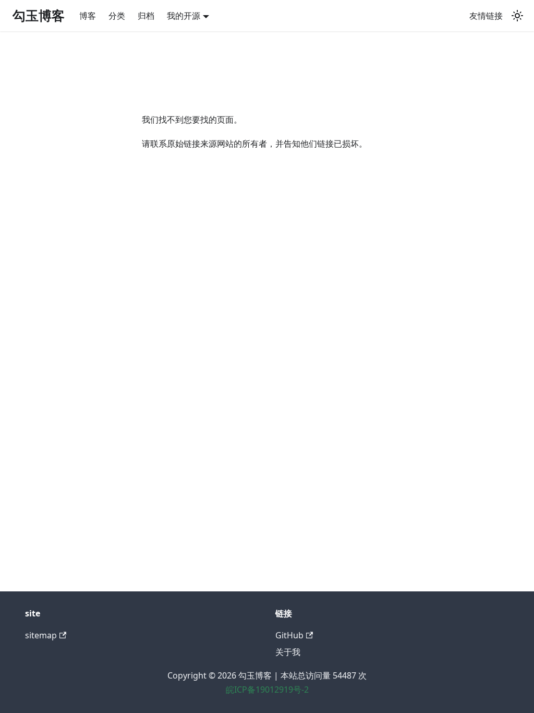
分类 (116, 15)
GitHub (289, 635)
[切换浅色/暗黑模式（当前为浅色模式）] (517, 15)
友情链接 (486, 15)
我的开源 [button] (183, 15)
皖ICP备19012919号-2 (267, 689)
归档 (146, 15)
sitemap (41, 635)
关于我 (287, 652)
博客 (87, 15)
